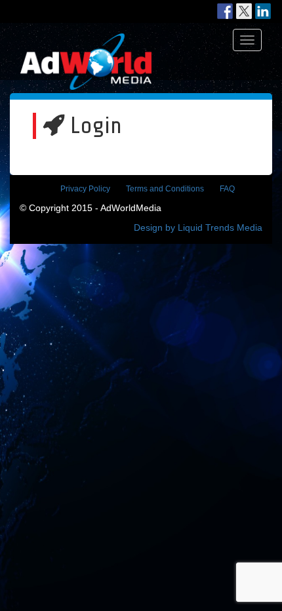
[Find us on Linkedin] (263, 11)
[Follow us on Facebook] (225, 11)
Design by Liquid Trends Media (198, 227)
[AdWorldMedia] (85, 40)
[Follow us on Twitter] (244, 11)
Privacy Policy (85, 188)
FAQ (227, 188)
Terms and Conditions (165, 188)
